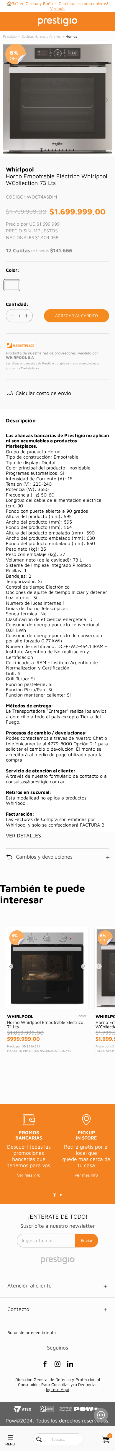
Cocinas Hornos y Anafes (41, 36)
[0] (105, 1439)
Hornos (71, 36)
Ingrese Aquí (57, 1389)
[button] (11, 285)
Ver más (57, 8)
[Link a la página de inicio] (10, 36)
